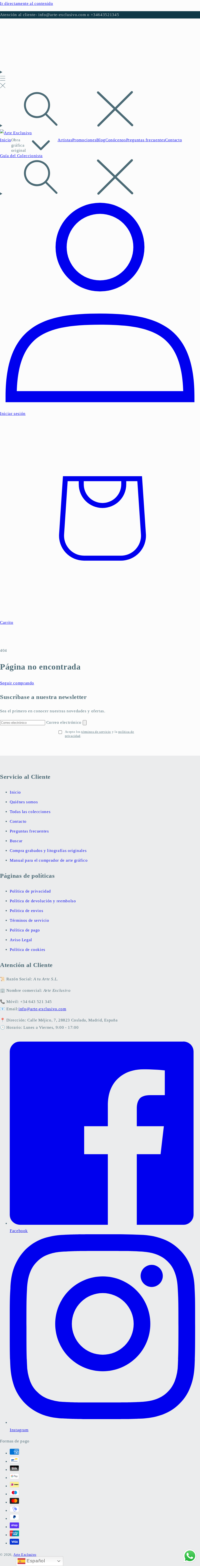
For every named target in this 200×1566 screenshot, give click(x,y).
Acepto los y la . (99, 734)
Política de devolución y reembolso (43, 901)
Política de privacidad (30, 891)
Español (35, 1560)
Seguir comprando (17, 683)
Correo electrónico (64, 722)
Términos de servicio (29, 920)
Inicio (15, 792)
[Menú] (2, 79)
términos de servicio (96, 732)
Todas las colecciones (30, 811)
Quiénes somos (24, 802)
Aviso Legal (21, 940)
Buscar (16, 841)
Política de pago (25, 930)
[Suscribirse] (85, 722)
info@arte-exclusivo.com (42, 1009)
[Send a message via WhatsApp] (190, 1556)
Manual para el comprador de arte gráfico (49, 860)
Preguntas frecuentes (29, 831)
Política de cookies (27, 949)
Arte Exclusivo (24, 1555)
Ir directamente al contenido (26, 3)
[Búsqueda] (100, 109)
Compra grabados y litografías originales (48, 850)
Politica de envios (26, 910)
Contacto (18, 821)
